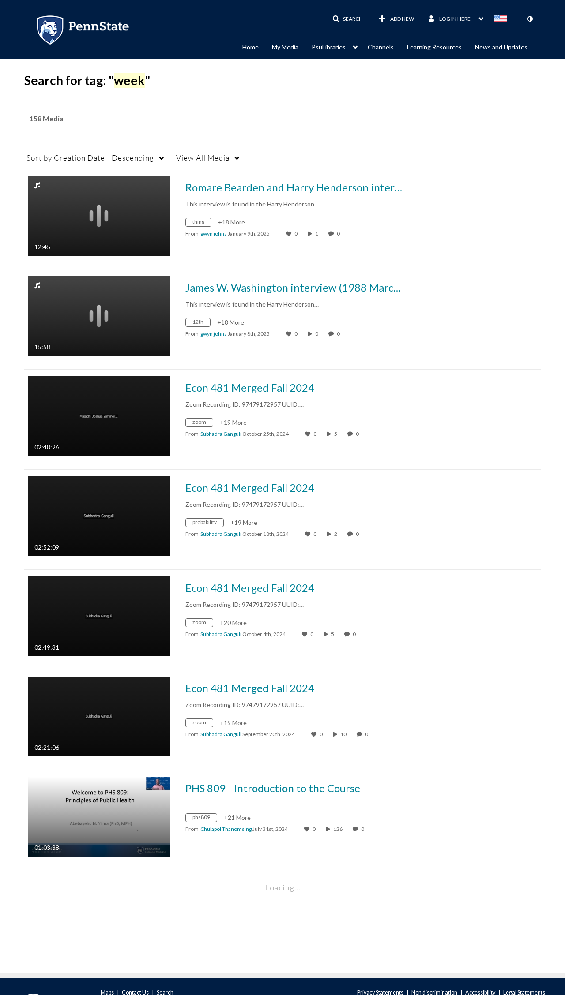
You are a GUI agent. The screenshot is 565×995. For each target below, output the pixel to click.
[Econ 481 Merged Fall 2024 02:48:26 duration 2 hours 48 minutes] (99, 415)
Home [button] (250, 47)
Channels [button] (381, 47)
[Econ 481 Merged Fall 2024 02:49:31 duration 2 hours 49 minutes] (99, 615)
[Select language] (502, 19)
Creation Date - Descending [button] (90, 157)
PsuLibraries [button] (329, 47)
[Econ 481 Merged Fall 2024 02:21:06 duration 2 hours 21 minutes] (99, 715)
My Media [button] (285, 47)
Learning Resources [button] (434, 47)
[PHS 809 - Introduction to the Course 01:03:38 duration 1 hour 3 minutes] (99, 815)
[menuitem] (257, 46)
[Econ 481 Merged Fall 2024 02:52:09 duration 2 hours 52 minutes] (99, 515)
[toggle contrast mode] (530, 19)
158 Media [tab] (47, 118)
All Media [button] (203, 157)
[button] (348, 19)
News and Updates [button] (501, 47)
